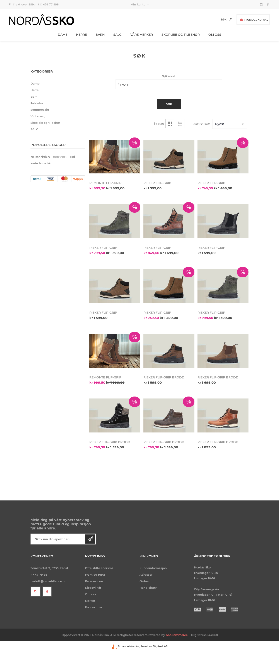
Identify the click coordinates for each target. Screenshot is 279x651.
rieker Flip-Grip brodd (163, 377)
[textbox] (216, 19)
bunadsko (40, 157)
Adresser (146, 574)
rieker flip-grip (157, 183)
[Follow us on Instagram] (35, 591)
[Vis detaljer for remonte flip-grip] (114, 156)
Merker (90, 600)
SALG (34, 129)
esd (72, 156)
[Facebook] (47, 591)
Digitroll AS (160, 646)
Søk (230, 19)
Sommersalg (40, 109)
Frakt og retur (95, 574)
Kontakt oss (93, 607)
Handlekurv (148, 587)
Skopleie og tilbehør (45, 122)
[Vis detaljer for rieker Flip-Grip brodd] (168, 351)
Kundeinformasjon (153, 568)
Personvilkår (94, 581)
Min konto (138, 4)
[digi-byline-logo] (115, 646)
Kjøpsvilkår (93, 587)
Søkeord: (169, 76)
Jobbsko (37, 103)
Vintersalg (38, 116)
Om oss (90, 594)
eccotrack (59, 156)
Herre (35, 90)
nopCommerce (177, 635)
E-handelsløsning (129, 646)
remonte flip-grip (105, 183)
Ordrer (144, 581)
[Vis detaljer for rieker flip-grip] (168, 156)
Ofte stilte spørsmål (99, 568)
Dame (35, 83)
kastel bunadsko (41, 163)
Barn (34, 96)
